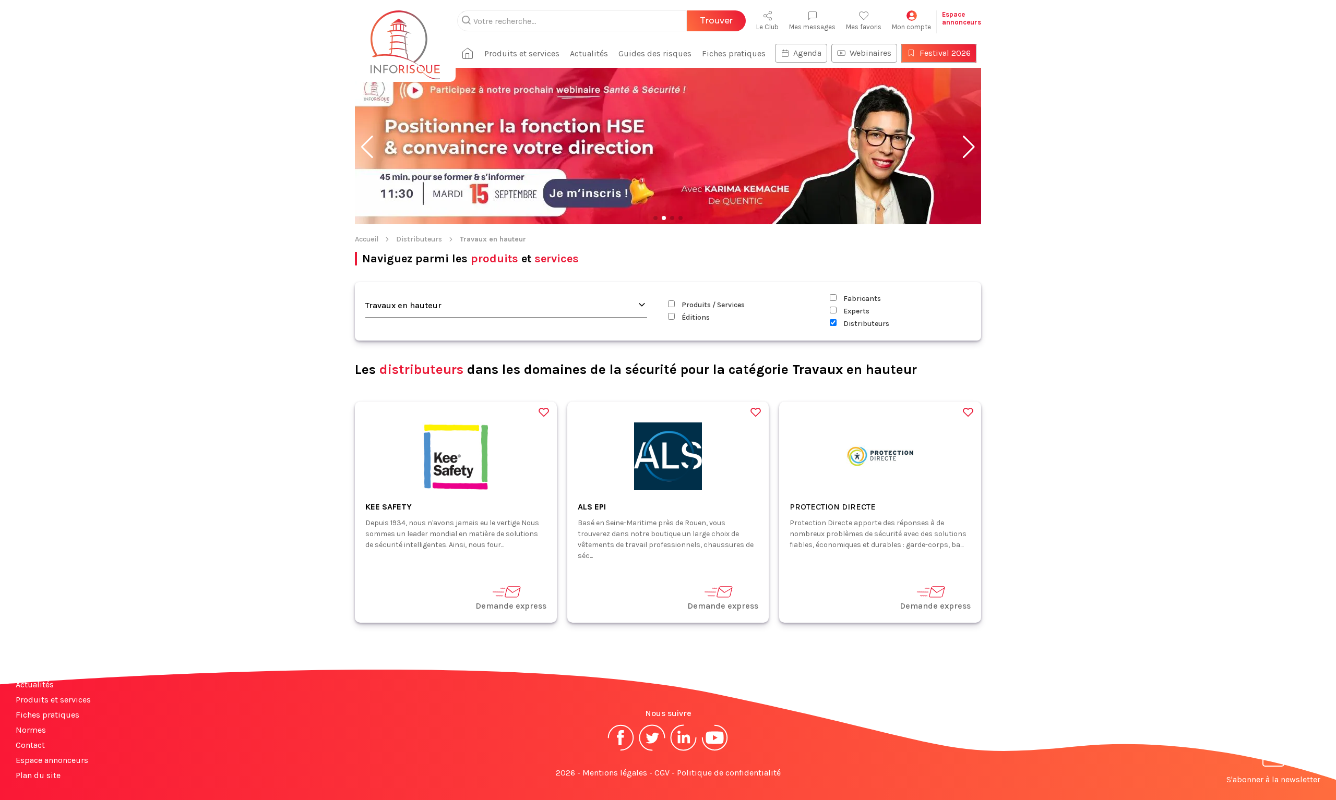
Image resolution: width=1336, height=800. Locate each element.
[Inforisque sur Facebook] (621, 750)
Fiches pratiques (734, 53)
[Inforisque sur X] (652, 750)
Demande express (510, 606)
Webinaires (870, 53)
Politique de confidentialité (729, 773)
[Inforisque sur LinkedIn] (683, 750)
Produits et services (521, 53)
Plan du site (38, 775)
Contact (30, 745)
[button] (367, 147)
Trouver (716, 21)
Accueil (366, 239)
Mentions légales (614, 773)
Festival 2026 (945, 53)
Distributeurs (419, 239)
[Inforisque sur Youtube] (715, 750)
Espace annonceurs (52, 760)
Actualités (589, 53)
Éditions (695, 317)
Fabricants (861, 298)
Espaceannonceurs (961, 18)
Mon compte (911, 27)
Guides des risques (654, 53)
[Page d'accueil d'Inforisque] (405, 39)
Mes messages (812, 27)
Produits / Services (712, 304)
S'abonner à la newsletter (1273, 779)
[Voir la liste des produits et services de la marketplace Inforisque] (668, 147)
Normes (31, 730)
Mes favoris (863, 27)
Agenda (807, 53)
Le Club (767, 27)
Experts (855, 311)
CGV (662, 773)
